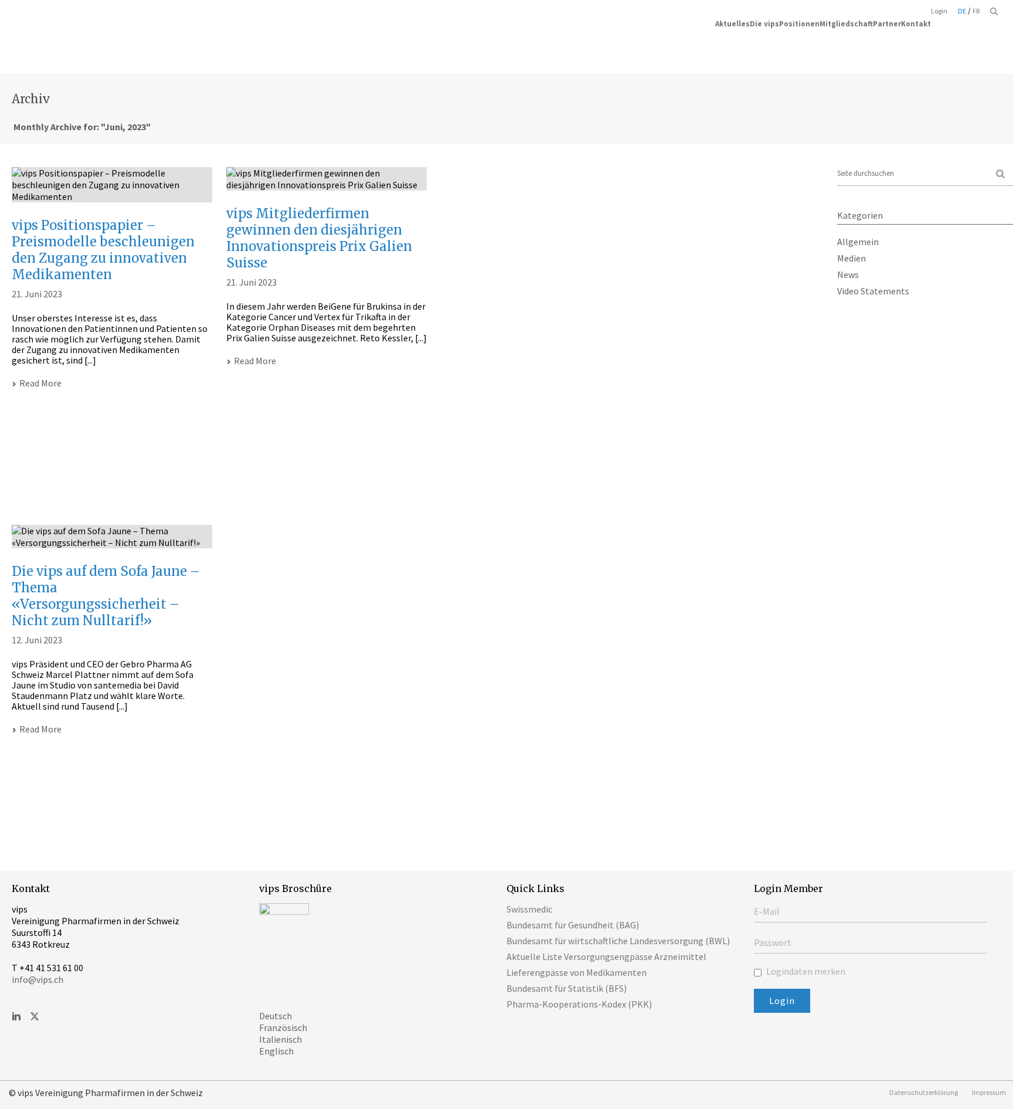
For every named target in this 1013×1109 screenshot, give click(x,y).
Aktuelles (732, 23)
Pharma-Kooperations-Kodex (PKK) (579, 1004)
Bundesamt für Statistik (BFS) (566, 988)
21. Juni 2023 (37, 294)
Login (939, 10)
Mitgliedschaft (846, 23)
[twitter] (34, 1017)
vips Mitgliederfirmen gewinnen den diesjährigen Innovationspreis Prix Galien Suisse (319, 238)
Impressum (989, 1092)
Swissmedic (529, 909)
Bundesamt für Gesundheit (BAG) (572, 925)
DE (962, 10)
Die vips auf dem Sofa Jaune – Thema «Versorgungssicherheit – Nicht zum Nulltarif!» (106, 596)
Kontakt (916, 23)
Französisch (283, 1027)
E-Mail (767, 911)
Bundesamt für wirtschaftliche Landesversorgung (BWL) (618, 940)
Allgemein (858, 241)
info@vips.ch (37, 979)
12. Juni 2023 (37, 640)
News (848, 274)
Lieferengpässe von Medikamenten (576, 972)
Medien (851, 258)
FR (976, 10)
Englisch (276, 1051)
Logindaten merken (804, 971)
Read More (40, 383)
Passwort (772, 942)
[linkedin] (16, 1017)
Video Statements (873, 291)
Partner (887, 23)
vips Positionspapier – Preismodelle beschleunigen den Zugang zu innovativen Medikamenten (103, 250)
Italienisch (280, 1039)
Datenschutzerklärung (923, 1092)
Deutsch (275, 1016)
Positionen (799, 23)
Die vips (764, 23)
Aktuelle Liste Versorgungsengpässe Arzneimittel (606, 956)
